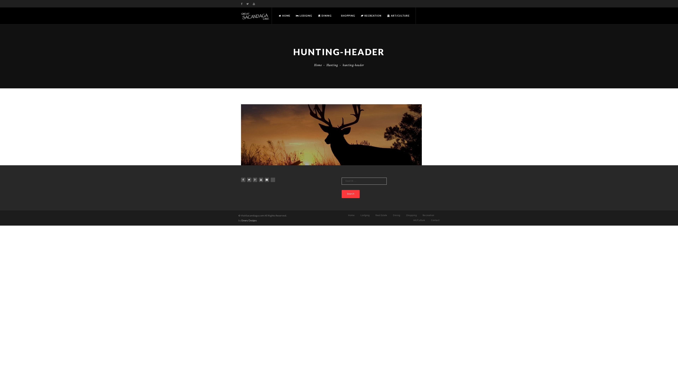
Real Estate (381, 215)
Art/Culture (399, 15)
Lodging (305, 15)
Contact (435, 220)
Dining (326, 15)
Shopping (347, 15)
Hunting (332, 65)
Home (285, 15)
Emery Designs (249, 220)
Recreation (372, 15)
